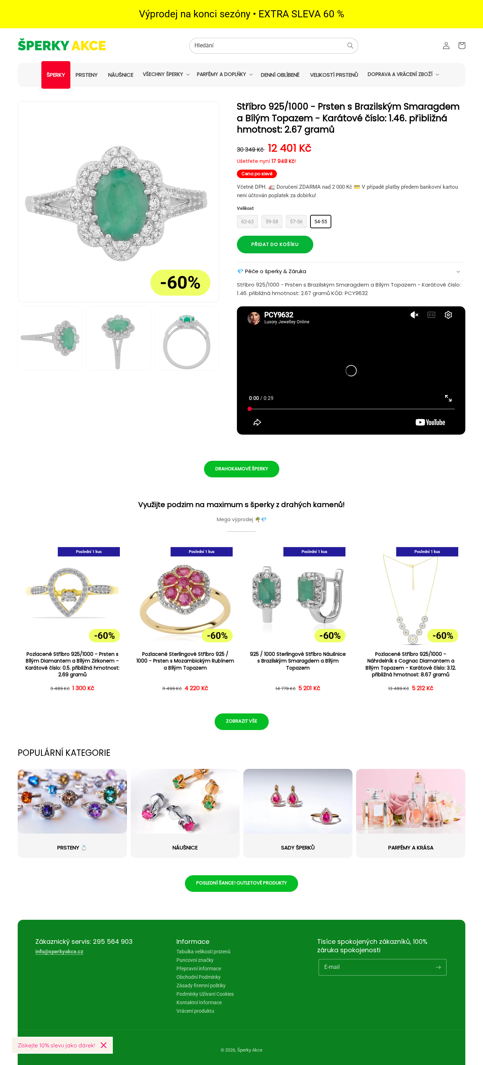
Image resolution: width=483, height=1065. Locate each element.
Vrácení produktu (195, 1011)
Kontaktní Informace (199, 1002)
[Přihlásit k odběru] (438, 967)
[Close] (103, 1045)
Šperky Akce (249, 1050)
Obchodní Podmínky (198, 977)
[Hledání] (350, 45)
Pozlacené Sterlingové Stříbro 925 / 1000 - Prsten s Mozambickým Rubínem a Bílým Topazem (185, 661)
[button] (166, 74)
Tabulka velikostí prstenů (203, 951)
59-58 (272, 221)
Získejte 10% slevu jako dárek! (56, 1045)
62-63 (247, 221)
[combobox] (273, 46)
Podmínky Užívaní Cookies (205, 994)
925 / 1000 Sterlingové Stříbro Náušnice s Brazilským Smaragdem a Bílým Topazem (298, 661)
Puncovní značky (195, 960)
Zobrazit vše (241, 721)
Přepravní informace (198, 968)
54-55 (320, 221)
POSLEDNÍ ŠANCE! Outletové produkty (241, 882)
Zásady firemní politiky (201, 985)
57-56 (296, 221)
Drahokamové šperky (241, 468)
